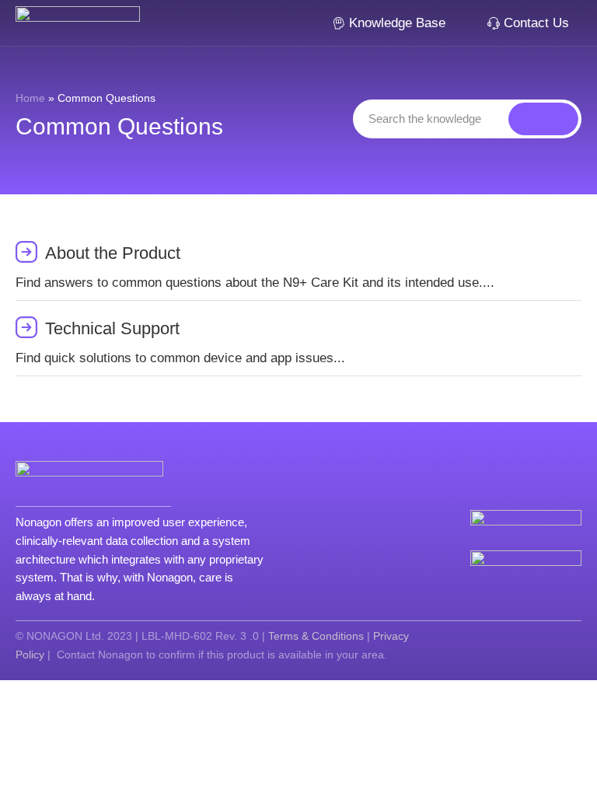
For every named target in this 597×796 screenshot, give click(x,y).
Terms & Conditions (316, 636)
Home (30, 98)
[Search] (543, 119)
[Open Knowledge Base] (456, 23)
